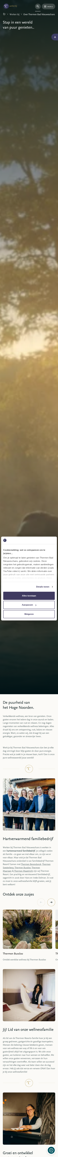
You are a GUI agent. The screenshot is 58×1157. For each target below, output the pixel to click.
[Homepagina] (4, 14)
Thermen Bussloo (22, 867)
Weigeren (29, 614)
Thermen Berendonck (31, 864)
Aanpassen (27, 605)
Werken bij (14, 14)
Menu (50, 6)
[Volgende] (51, 902)
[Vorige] (41, 902)
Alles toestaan (29, 595)
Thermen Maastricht (23, 870)
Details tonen (42, 587)
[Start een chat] (51, 1150)
